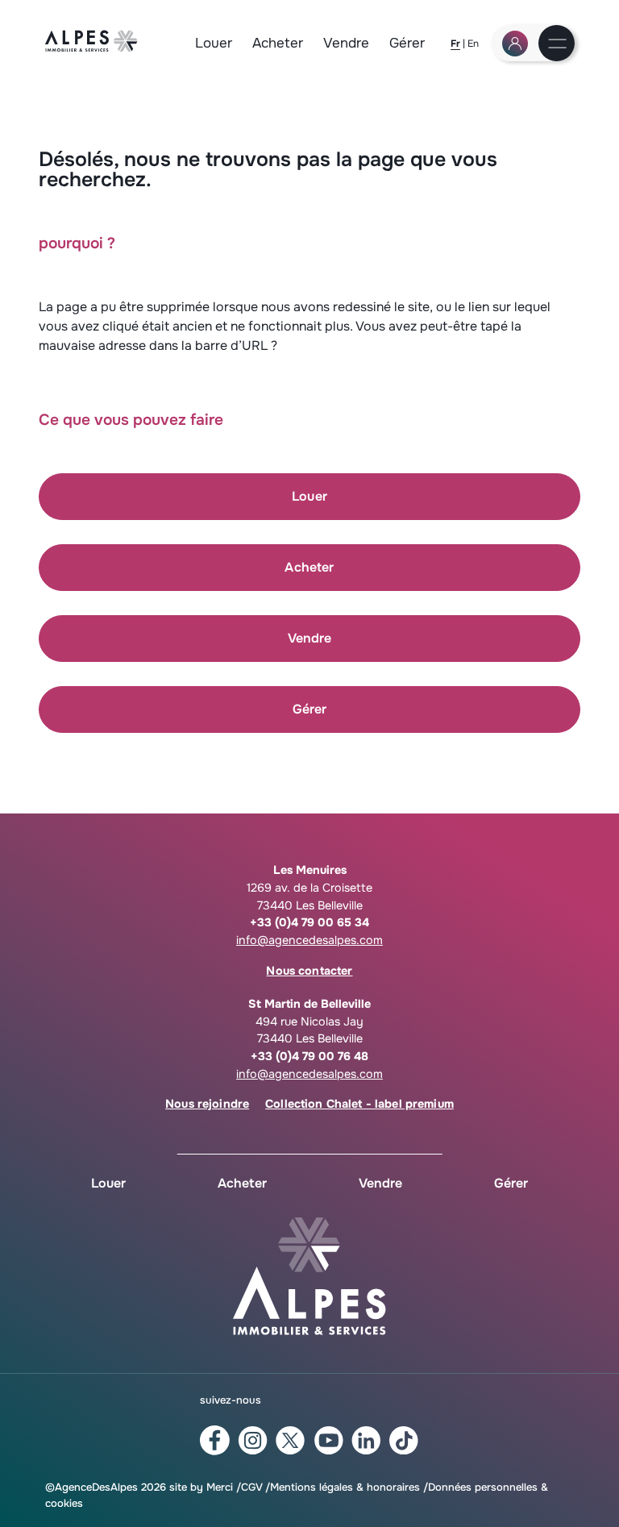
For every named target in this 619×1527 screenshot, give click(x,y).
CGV (251, 1487)
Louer (213, 43)
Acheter (277, 43)
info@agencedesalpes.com (309, 940)
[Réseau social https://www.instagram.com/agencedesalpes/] (253, 1440)
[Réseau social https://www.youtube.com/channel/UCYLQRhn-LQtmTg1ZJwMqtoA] (328, 1440)
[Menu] (557, 44)
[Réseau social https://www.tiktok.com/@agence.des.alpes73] (404, 1440)
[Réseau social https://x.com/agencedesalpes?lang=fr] (290, 1440)
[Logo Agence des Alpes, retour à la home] (91, 47)
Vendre (346, 43)
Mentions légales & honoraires (345, 1487)
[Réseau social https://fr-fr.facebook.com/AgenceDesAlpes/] (215, 1440)
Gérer (407, 43)
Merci (219, 1487)
